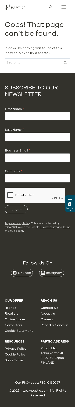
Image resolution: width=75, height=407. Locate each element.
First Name (14, 109)
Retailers (11, 313)
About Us (48, 313)
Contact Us (49, 308)
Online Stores (15, 319)
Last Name (14, 130)
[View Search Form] (52, 7)
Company (13, 171)
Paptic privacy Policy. (17, 223)
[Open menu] (63, 7)
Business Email (17, 151)
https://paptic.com (34, 390)
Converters (13, 325)
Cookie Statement (19, 331)
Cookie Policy (15, 354)
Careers (47, 319)
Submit (16, 210)
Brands (10, 308)
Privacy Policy (48, 227)
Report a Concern (54, 325)
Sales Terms (14, 360)
